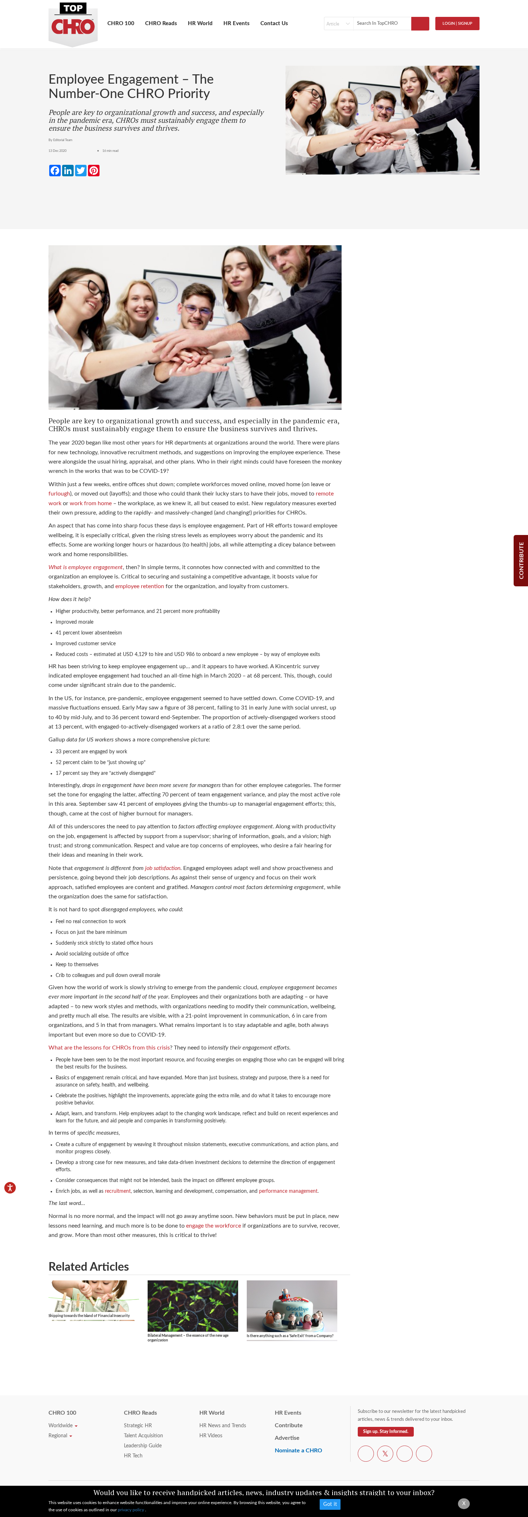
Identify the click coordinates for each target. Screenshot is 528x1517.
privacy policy (131, 1510)
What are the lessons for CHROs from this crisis (109, 1048)
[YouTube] (404, 1455)
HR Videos (210, 1435)
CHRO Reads (161, 23)
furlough (59, 494)
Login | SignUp (457, 23)
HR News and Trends (222, 1425)
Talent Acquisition (143, 1435)
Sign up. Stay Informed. (385, 1431)
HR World (200, 23)
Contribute (289, 1425)
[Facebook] (366, 1455)
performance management (288, 1191)
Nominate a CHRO (298, 1450)
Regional (58, 1435)
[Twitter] (385, 1455)
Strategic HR (138, 1425)
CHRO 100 (120, 23)
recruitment (118, 1191)
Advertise (287, 1438)
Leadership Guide (143, 1445)
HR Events (236, 23)
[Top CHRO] (73, 21)
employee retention (139, 586)
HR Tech (133, 1455)
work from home (91, 503)
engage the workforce (213, 1226)
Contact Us (274, 23)
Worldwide (61, 1425)
